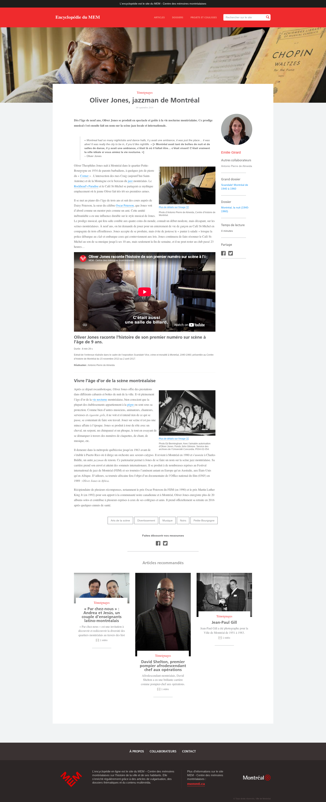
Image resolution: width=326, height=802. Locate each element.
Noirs (183, 520)
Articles (159, 17)
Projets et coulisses (204, 17)
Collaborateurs (163, 751)
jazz (130, 181)
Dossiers (177, 17)
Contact (189, 751)
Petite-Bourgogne (204, 520)
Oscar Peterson (125, 205)
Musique (167, 520)
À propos (136, 751)
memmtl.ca (196, 784)
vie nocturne (99, 399)
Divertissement (146, 520)
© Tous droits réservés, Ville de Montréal (252, 798)
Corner (84, 176)
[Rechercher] (267, 17)
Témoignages (145, 92)
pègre (131, 404)
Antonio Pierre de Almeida (236, 166)
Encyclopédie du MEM (77, 17)
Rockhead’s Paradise (86, 186)
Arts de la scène (120, 520)
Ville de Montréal (257, 777)
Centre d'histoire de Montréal (71, 779)
